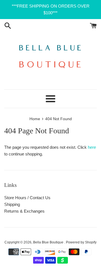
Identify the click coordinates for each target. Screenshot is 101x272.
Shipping (12, 204)
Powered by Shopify (81, 242)
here (92, 147)
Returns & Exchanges (24, 211)
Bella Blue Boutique (48, 242)
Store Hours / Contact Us (27, 197)
